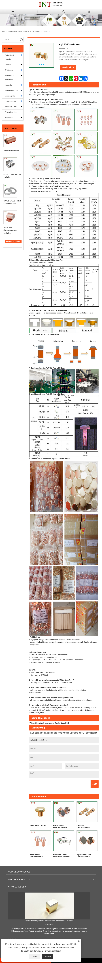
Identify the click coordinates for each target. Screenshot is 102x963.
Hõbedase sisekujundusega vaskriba (10, 230)
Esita (94, 784)
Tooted (10, 32)
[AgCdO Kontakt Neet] (41, 55)
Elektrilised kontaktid (21, 32)
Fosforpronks (10, 101)
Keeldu (34, 956)
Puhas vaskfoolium (11, 150)
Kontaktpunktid (62, 723)
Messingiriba (10, 96)
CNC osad (9, 70)
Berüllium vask (11, 107)
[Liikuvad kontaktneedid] (87, 811)
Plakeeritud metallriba (9, 77)
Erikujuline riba (11, 112)
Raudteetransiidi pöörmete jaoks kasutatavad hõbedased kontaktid (49, 921)
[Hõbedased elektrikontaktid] (63, 811)
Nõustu (48, 956)
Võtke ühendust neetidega (40, 32)
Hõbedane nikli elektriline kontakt (61, 856)
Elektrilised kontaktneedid (36, 856)
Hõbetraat (9, 118)
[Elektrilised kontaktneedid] (40, 840)
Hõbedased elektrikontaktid (60, 826)
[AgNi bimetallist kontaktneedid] (87, 840)
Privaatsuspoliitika (52, 951)
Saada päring (68, 67)
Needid (8, 65)
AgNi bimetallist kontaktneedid (83, 856)
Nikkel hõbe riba (11, 90)
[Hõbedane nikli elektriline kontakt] (63, 840)
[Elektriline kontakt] (40, 811)
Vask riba (8, 85)
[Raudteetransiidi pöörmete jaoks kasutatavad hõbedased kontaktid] (49, 906)
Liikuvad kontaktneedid (83, 826)
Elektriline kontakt (38, 825)
